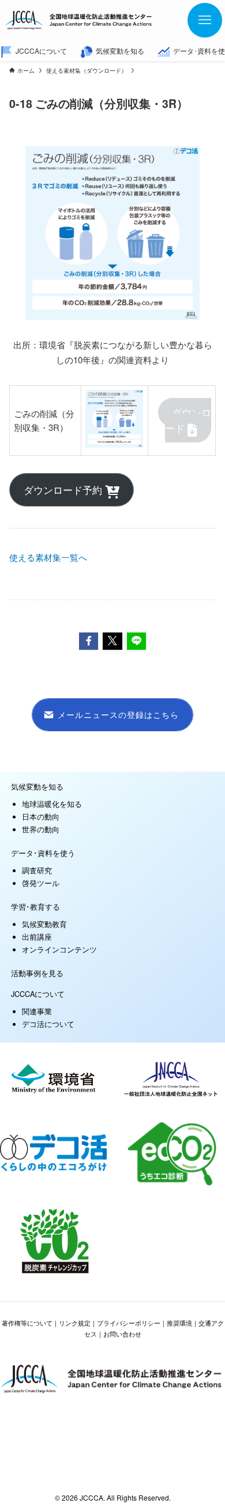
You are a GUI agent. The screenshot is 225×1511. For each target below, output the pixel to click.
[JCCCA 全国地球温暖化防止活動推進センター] (79, 20)
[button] (89, 641)
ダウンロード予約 (64, 490)
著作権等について (27, 1323)
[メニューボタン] (204, 20)
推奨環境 (179, 1323)
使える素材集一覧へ (48, 557)
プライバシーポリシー (128, 1323)
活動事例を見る (37, 973)
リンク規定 (75, 1323)
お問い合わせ (122, 1334)
